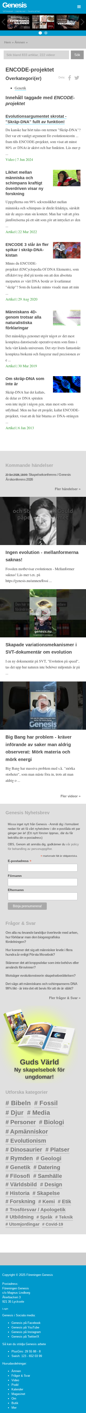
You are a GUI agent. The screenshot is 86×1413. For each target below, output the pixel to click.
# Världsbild (21, 1184)
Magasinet (18, 1394)
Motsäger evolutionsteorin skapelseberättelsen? (40, 975)
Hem (7, 42)
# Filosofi (18, 1176)
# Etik (64, 1201)
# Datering (46, 1167)
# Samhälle (47, 1176)
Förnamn (15, 876)
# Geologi (48, 1158)
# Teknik (64, 1217)
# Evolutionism (26, 1140)
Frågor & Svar (20, 1375)
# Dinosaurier (24, 1149)
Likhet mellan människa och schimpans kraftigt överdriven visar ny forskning (24, 183)
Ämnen (20, 42)
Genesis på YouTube (25, 1327)
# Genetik (18, 1167)
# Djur (15, 1112)
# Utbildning (20, 1216)
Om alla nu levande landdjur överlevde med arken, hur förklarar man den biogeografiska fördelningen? (42, 937)
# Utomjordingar (22, 1224)
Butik (14, 1403)
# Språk (44, 1217)
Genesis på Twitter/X (25, 1336)
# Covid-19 (52, 1224)
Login (5, 1308)
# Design (51, 1184)
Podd (14, 1384)
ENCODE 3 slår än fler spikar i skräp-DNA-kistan (27, 250)
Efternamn (16, 890)
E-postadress (19, 861)
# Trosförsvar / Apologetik (36, 1209)
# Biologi (51, 1122)
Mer (14, 1407)
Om (13, 1398)
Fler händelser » (67, 489)
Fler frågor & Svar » (64, 998)
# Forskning (20, 1201)
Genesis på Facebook (26, 1323)
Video (15, 1380)
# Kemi (46, 1201)
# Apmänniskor (27, 1131)
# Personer (21, 1122)
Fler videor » (70, 796)
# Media (38, 1112)
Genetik (20, 87)
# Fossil (46, 1103)
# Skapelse (46, 1193)
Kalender (17, 1389)
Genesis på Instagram (26, 1332)
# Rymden (19, 1158)
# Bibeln (18, 1103)
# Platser (57, 1149)
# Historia (18, 1193)
